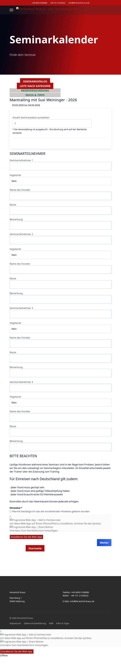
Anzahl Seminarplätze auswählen (31, 117)
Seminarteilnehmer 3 (21, 308)
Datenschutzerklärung (35, 623)
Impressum (15, 623)
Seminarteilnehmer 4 (21, 382)
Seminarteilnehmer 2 (21, 234)
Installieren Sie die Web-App (26, 536)
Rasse (13, 204)
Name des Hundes (20, 189)
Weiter (104, 542)
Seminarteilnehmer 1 (21, 160)
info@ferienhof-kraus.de (78, 3)
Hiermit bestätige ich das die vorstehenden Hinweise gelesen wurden (51, 511)
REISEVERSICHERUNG (35, 90)
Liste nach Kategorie (35, 86)
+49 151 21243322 (57, 3)
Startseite (35, 548)
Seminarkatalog (35, 81)
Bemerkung (16, 219)
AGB (51, 623)
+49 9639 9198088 (39, 3)
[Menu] (11, 10)
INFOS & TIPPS (35, 95)
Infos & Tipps (62, 623)
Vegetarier (15, 175)
